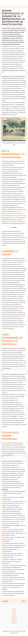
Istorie (14, 611)
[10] (17, 205)
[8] (15, 191)
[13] (19, 308)
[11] (7, 221)
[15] (13, 328)
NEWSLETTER (14, 623)
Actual (14, 613)
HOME (14, 609)
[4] (13, 104)
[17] (20, 487)
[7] (7, 171)
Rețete (14, 615)
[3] (24, 102)
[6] (13, 165)
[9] (9, 205)
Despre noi (14, 619)
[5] (15, 163)
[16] (17, 400)
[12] (24, 223)
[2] (5, 100)
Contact (14, 621)
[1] (22, 86)
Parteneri (14, 617)
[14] (20, 316)
